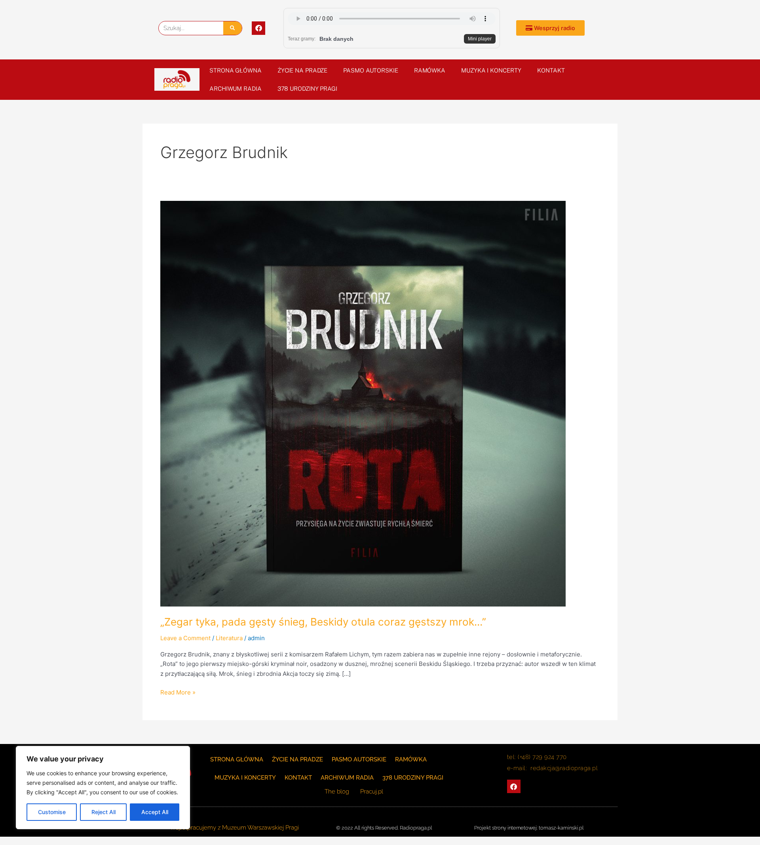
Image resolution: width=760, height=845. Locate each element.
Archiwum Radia (235, 88)
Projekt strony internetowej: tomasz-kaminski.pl (528, 828)
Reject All (103, 812)
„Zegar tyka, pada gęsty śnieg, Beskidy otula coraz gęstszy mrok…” (323, 622)
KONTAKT (550, 70)
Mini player (480, 39)
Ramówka (429, 70)
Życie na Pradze (302, 70)
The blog (338, 791)
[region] (103, 787)
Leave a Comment (185, 638)
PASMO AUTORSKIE (370, 70)
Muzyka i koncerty (491, 70)
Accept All (154, 812)
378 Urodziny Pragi (307, 88)
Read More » (178, 692)
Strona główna (235, 70)
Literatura (229, 638)
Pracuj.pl (371, 791)
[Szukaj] (232, 28)
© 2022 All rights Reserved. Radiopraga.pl (384, 828)
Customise (52, 812)
